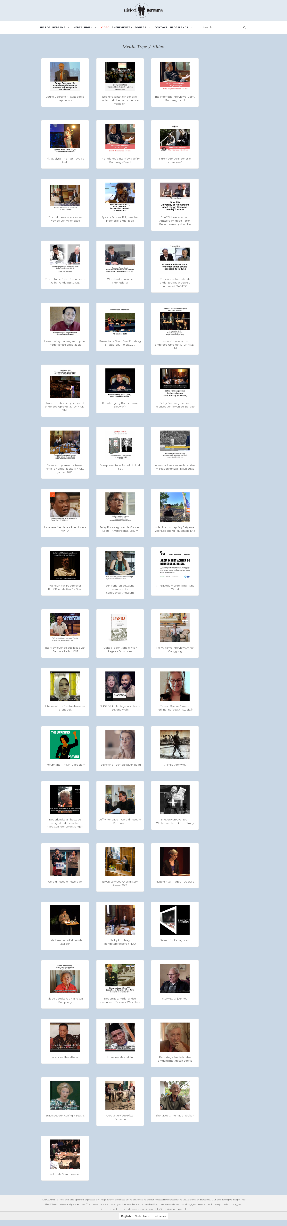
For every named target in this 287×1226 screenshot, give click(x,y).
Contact (161, 27)
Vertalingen (83, 27)
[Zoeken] (244, 27)
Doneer (140, 27)
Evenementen (122, 27)
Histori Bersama (52, 27)
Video (105, 27)
